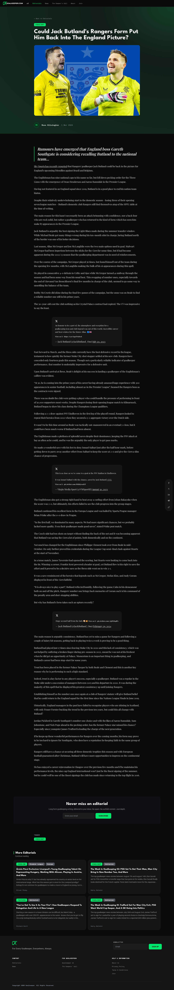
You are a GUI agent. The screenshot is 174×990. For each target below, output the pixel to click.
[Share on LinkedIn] (169, 494)
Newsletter (118, 942)
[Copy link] (169, 507)
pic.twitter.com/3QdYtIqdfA (107, 621)
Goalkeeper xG (68, 963)
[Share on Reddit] (169, 500)
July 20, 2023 (99, 341)
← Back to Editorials (43, 19)
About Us (115, 963)
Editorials (36, 3)
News (47, 3)
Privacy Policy (118, 966)
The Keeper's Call (59, 3)
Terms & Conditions (120, 970)
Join (80, 3)
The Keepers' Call (69, 966)
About (73, 3)
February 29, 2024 (102, 626)
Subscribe (103, 816)
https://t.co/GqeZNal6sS (73, 337)
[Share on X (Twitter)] (169, 489)
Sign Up (155, 947)
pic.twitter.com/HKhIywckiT (75, 484)
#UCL (109, 479)
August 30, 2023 (100, 489)
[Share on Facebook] (169, 483)
